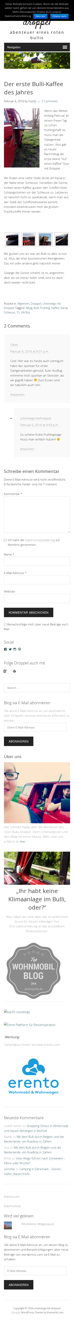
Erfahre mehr (59, 16)
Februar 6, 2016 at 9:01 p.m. (29, 351)
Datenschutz (12, 1206)
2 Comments (49, 101)
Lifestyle (16, 1312)
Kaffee (55, 308)
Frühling (45, 308)
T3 (18, 312)
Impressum (11, 1196)
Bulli (36, 308)
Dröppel (36, 303)
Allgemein (23, 303)
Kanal (64, 308)
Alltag (29, 308)
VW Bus (25, 312)
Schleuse (9, 312)
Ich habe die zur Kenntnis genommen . (34, 542)
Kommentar (13, 494)
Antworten (17, 394)
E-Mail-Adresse (15, 573)
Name (9, 554)
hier (22, 841)
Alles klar (40, 16)
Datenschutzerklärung (40, 540)
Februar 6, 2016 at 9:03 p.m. (39, 425)
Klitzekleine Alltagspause (38, 1224)
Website (9, 591)
